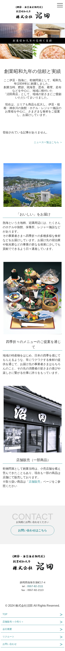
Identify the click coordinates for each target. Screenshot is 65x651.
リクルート (8, 636)
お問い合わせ (10, 644)
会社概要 (7, 629)
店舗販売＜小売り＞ (13, 621)
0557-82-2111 (35, 586)
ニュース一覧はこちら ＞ (48, 142)
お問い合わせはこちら (32, 530)
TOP (5, 614)
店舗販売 (34, 481)
